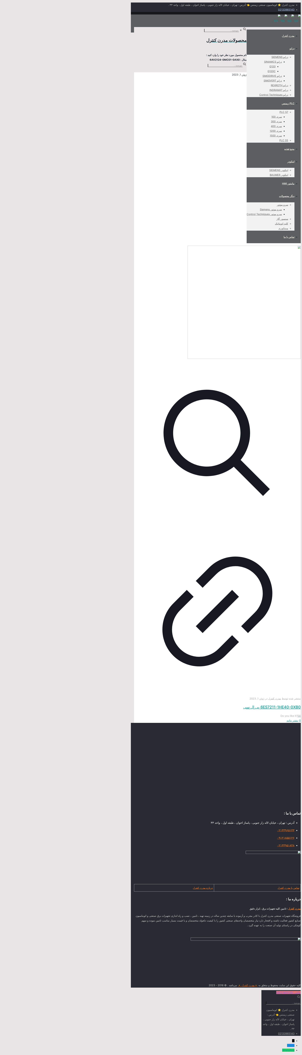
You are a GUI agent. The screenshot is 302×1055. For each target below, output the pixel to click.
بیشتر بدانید (292, 720)
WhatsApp (288, 1050)
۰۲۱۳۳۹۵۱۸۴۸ (285, 845)
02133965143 (286, 9)
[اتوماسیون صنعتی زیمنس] (287, 20)
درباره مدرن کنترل (203, 887)
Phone (290, 1045)
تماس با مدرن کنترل (288, 887)
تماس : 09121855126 (288, 992)
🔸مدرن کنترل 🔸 (248, 985)
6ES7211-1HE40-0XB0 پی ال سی (272, 707)
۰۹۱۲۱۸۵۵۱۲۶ (285, 837)
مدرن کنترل (274, 698)
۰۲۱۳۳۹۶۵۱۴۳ (285, 830)
